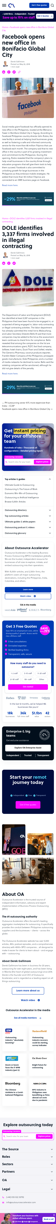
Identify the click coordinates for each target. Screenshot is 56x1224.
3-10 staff (28, 674)
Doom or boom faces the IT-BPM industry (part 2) (12, 1067)
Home (5, 27)
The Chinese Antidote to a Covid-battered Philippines (14, 1092)
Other (41, 680)
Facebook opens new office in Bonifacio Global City (26, 409)
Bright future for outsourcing (39, 1066)
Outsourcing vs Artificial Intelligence (22, 498)
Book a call (49, 1219)
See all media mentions (25, 1018)
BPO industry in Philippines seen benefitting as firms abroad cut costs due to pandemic (41, 1095)
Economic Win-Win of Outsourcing (21, 493)
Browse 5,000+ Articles (15, 502)
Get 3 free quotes (39, 5)
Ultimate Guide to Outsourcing (19, 485)
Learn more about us (28, 990)
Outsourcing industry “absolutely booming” (14, 1040)
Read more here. (10, 185)
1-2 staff (14, 674)
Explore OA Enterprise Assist (28, 748)
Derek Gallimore (17, 62)
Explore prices (42, 462)
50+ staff (28, 680)
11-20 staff (42, 674)
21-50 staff (14, 680)
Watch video (28, 1000)
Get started (28, 687)
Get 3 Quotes (43, 16)
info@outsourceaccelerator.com (21, 1202)
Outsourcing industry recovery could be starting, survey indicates (40, 1042)
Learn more (28, 590)
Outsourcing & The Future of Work (21, 489)
